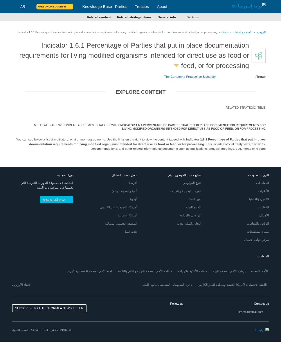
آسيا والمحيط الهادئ (124, 191)
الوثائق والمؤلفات (258, 223)
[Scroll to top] (13, 329)
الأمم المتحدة (259, 271)
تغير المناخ (195, 199)
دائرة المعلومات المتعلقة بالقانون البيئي (167, 284)
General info (167, 17)
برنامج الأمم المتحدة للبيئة (229, 271)
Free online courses (52, 6)
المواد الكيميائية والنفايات (186, 191)
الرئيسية (261, 32)
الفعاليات (263, 207)
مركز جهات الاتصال (256, 239)
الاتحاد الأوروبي (21, 284)
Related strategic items (134, 17)
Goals (225, 32)
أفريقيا (133, 183)
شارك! (34, 329)
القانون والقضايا (259, 199)
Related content (99, 17)
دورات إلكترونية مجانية (54, 199)
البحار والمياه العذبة (189, 223)
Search (30, 6)
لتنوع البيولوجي (192, 183)
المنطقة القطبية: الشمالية (121, 223)
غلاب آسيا (131, 231)
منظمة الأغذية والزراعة (192, 271)
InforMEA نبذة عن (61, 329)
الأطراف (263, 191)
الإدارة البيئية (194, 207)
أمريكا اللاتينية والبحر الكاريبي (118, 207)
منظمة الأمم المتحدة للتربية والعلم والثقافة (144, 271)
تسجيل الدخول (20, 329)
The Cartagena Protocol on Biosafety (190, 76)
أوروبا (133, 199)
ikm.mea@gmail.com (250, 311)
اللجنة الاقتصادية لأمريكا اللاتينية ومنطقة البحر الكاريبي (232, 284)
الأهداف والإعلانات (242, 32)
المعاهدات (262, 183)
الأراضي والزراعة (190, 215)
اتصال (44, 329)
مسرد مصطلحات (258, 231)
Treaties (142, 6)
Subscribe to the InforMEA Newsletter (49, 308)
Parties (121, 6)
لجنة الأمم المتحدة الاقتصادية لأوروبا (89, 271)
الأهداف (264, 215)
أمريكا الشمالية (127, 215)
